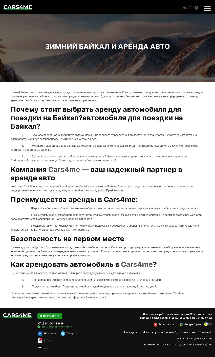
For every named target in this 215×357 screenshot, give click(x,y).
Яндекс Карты (166, 324)
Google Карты (192, 324)
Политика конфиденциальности (194, 338)
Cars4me (64, 169)
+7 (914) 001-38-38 (50, 323)
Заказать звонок (49, 315)
